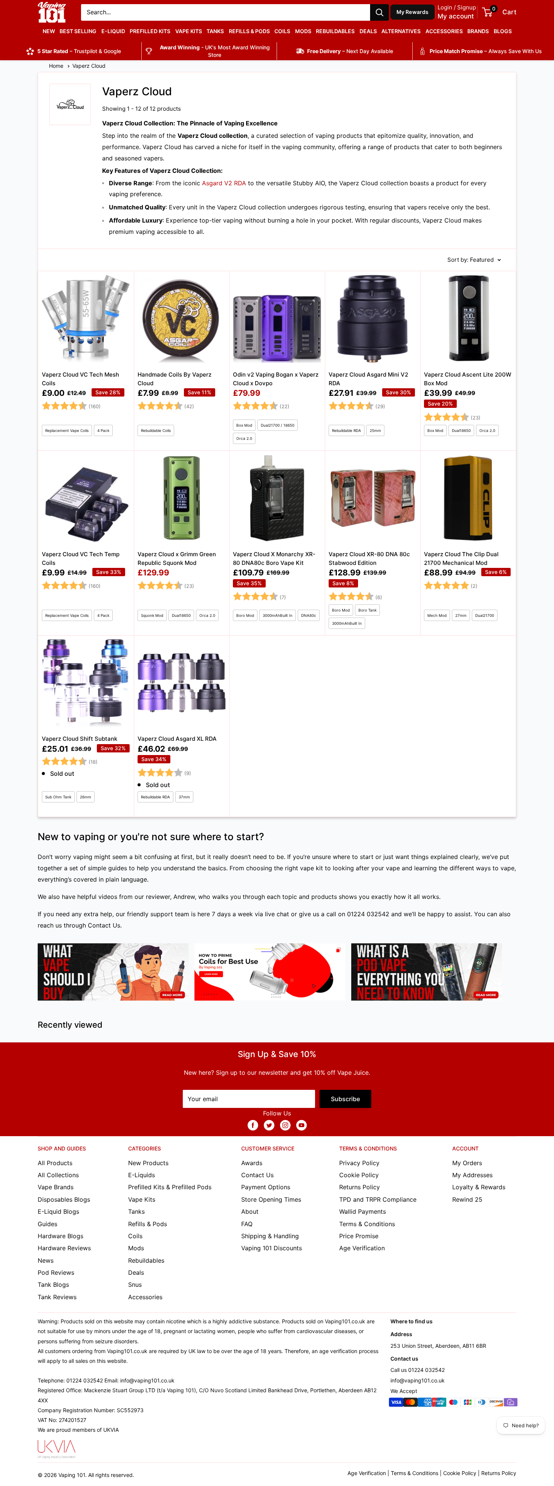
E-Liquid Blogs (58, 1211)
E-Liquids (141, 1175)
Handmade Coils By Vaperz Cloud (174, 379)
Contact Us (104, 925)
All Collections (58, 1175)
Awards (251, 1163)
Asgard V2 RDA (224, 183)
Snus (135, 1284)
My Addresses (472, 1175)
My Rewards (412, 12)
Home (57, 66)
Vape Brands (55, 1187)
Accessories (444, 31)
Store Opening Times (271, 1199)
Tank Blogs (53, 1284)
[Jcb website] (468, 1403)
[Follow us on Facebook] (253, 1125)
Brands (478, 31)
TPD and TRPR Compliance (377, 1199)
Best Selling (78, 31)
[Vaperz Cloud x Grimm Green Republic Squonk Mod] (182, 542)
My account (456, 16)
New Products (148, 1163)
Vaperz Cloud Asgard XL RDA (177, 738)
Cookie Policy (359, 1175)
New (49, 31)
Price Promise (358, 1236)
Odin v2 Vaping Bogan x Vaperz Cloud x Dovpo (275, 379)
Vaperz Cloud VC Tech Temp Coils (80, 558)
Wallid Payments (362, 1211)
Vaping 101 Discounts (271, 1248)
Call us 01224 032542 (417, 1370)
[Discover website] (496, 1403)
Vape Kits (188, 31)
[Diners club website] (482, 1403)
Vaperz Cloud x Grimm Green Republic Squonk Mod (177, 558)
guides (117, 868)
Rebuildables (335, 31)
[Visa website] (396, 1403)
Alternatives (401, 31)
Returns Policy (359, 1187)
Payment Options (265, 1187)
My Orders (467, 1163)
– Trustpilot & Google (79, 51)
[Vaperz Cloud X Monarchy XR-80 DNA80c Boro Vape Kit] (277, 542)
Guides (47, 1224)
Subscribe (345, 1099)
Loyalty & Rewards (478, 1187)
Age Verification (362, 1248)
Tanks (215, 31)
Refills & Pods (249, 31)
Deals (368, 31)
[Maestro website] (453, 1403)
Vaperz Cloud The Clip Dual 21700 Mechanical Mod (461, 558)
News (46, 1260)
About (250, 1211)
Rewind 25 (467, 1199)
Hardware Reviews (64, 1248)
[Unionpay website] (439, 1403)
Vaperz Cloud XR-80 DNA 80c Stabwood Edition (369, 558)
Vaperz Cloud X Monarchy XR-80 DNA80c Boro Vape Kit (274, 558)
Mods (303, 31)
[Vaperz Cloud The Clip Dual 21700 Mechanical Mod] (468, 542)
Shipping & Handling (270, 1236)
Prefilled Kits (150, 31)
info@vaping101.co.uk (417, 1380)
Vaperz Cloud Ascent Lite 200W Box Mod (467, 379)
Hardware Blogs (60, 1236)
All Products (55, 1163)
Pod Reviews (56, 1272)
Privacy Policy (359, 1163)
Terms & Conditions (367, 1224)
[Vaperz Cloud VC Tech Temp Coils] (86, 542)
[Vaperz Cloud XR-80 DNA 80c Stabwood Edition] (373, 542)
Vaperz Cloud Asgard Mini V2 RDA (368, 379)
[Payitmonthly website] (510, 1403)
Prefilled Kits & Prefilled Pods (169, 1187)
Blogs (503, 31)
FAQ (247, 1224)
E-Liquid (113, 31)
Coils (282, 31)
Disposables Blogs (64, 1199)
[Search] (379, 12)
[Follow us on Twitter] (269, 1125)
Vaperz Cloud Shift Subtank (79, 738)
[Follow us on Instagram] (285, 1125)
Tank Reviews (57, 1297)
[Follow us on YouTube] (301, 1125)
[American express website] (425, 1403)
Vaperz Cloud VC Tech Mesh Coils (80, 379)
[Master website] (410, 1403)
